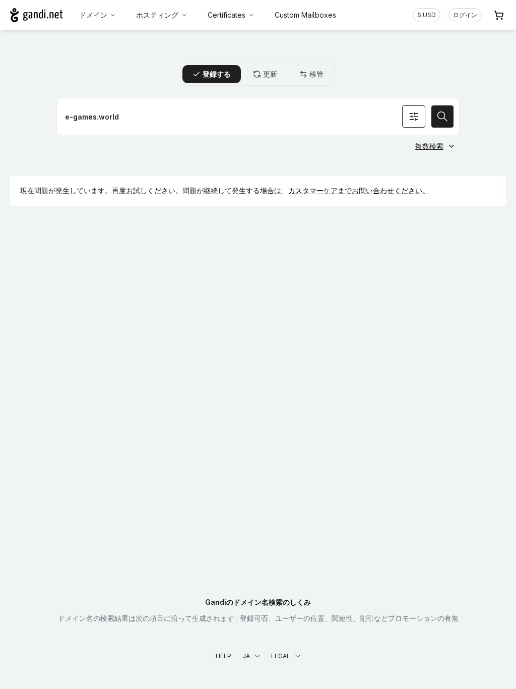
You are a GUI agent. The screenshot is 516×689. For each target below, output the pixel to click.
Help (223, 656)
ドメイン (93, 15)
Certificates (226, 15)
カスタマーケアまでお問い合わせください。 (358, 190)
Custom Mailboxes (305, 15)
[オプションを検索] (413, 116)
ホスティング (157, 15)
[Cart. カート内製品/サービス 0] (499, 15)
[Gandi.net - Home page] (36, 15)
